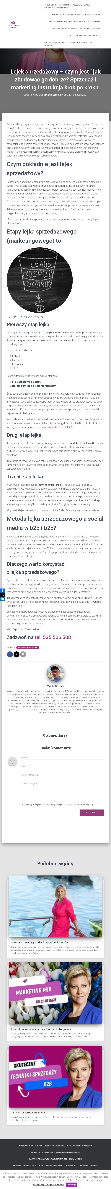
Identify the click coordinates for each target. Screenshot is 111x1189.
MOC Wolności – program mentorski (85, 36)
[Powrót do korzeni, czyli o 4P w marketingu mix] (55, 993)
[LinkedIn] (2, 599)
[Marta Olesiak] (55, 673)
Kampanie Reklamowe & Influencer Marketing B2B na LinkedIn (75, 22)
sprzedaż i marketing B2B (27, 647)
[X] (2, 595)
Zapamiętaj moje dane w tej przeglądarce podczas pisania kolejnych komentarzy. (59, 805)
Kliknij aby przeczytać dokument (48, 1184)
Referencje (75, 52)
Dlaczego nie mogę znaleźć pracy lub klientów (40, 942)
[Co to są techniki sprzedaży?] (55, 1076)
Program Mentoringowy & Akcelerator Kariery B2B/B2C (77, 29)
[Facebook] (2, 591)
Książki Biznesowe (55, 52)
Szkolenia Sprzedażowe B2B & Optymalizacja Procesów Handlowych (68, 44)
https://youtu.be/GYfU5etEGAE (57, 427)
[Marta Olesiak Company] (13, 24)
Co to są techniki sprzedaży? (28, 1112)
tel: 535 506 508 (53, 637)
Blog (88, 52)
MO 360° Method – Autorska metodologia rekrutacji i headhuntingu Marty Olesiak (67, 6)
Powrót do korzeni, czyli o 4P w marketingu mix (41, 1029)
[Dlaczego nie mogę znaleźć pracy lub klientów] (55, 906)
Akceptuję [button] (72, 1185)
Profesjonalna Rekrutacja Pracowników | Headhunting (76, 15)
